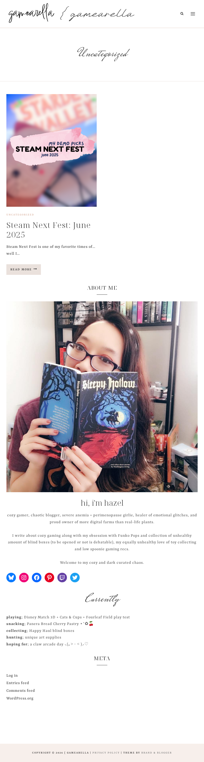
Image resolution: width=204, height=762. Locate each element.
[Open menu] (193, 14)
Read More (25, 271)
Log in (12, 675)
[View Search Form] (182, 14)
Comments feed (20, 691)
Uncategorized (20, 214)
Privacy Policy (106, 752)
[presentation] (51, 150)
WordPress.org (19, 698)
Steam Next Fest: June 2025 (48, 229)
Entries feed (17, 683)
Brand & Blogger (156, 752)
